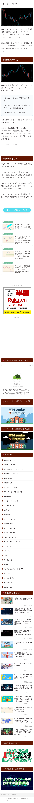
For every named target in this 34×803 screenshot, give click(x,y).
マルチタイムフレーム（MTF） (14, 569)
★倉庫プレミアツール (11, 474)
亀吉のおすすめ (9, 478)
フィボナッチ (8, 560)
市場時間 (7, 514)
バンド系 (7, 551)
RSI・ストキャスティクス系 (13, 492)
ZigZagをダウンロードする (17, 210)
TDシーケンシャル (10, 537)
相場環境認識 (8, 523)
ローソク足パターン (10, 578)
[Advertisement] (17, 336)
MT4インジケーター (10, 460)
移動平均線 (7, 496)
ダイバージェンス (10, 528)
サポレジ (7, 510)
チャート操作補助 (10, 532)
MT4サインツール (10, 464)
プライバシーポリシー (13, 798)
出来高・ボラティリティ (12, 541)
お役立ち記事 (8, 483)
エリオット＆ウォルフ (11, 501)
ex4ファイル (8, 582)
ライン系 (7, 573)
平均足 (6, 564)
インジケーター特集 (10, 487)
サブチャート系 (9, 505)
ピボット (7, 555)
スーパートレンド (10, 519)
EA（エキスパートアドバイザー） (15, 469)
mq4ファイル (8, 587)
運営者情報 (23, 798)
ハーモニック (8, 546)
